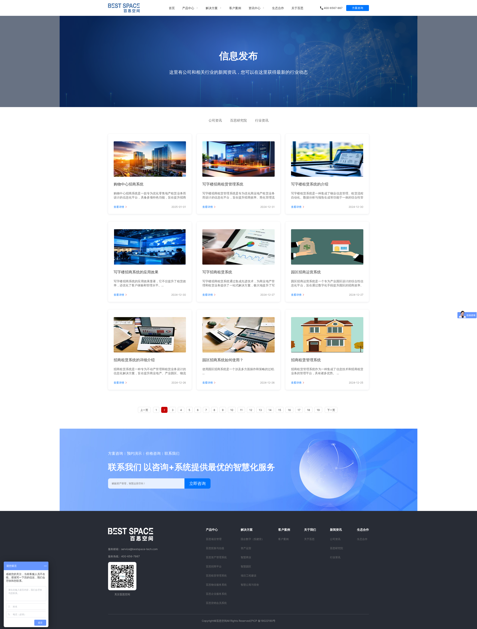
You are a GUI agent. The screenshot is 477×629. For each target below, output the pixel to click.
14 (269, 410)
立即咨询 (197, 483)
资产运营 (246, 548)
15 (279, 410)
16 (289, 410)
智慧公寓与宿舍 (250, 584)
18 (308, 410)
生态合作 (278, 8)
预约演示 (134, 453)
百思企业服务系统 (216, 593)
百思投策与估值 (215, 548)
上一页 (144, 410)
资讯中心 (254, 8)
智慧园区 (246, 566)
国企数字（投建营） (252, 539)
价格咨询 (153, 453)
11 (241, 410)
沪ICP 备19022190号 (262, 620)
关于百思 (297, 8)
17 (299, 410)
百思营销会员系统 (216, 602)
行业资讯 (261, 120)
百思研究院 (238, 120)
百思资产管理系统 (216, 557)
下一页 (331, 410)
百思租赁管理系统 (216, 575)
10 (231, 410)
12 (250, 410)
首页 (172, 8)
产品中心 (188, 8)
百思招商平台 (214, 566)
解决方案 (212, 8)
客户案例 (235, 8)
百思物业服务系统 (216, 584)
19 (318, 410)
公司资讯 (215, 120)
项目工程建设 (248, 575)
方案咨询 (357, 8)
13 (260, 410)
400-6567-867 (333, 7)
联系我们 (172, 453)
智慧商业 (246, 557)
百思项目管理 (214, 539)
